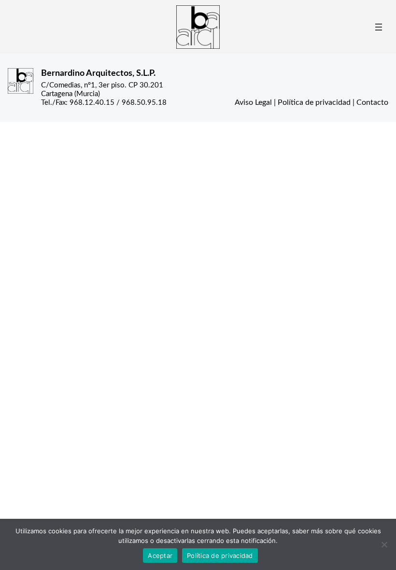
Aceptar (160, 555)
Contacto (372, 102)
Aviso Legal (253, 102)
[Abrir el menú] (378, 27)
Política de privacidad (314, 102)
